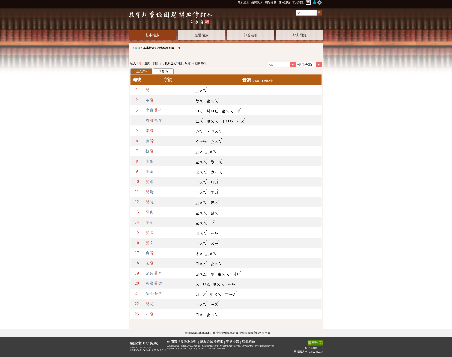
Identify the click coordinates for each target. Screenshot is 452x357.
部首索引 (250, 35)
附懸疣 (153, 120)
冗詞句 (153, 273)
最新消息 (243, 2)
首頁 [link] (137, 47)
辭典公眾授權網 (211, 342)
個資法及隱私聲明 (184, 342)
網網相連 (248, 342)
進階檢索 (201, 35)
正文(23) (141, 71)
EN (308, 2)
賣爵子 (153, 110)
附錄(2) (163, 71)
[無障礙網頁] (315, 343)
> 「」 (158, 47)
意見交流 (232, 342)
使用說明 (284, 2)
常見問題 (298, 2)
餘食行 (153, 294)
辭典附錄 (300, 35)
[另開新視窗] (148, 347)
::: (234, 2)
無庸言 (153, 283)
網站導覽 (270, 2)
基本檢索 (152, 35)
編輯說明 (257, 2)
